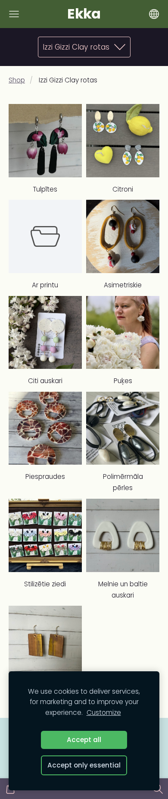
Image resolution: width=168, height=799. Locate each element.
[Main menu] (14, 14)
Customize (104, 712)
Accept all (84, 739)
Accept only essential (84, 765)
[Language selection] (154, 14)
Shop (17, 80)
